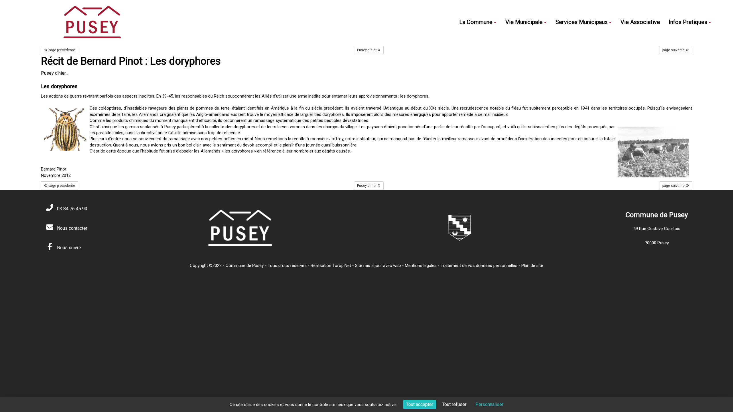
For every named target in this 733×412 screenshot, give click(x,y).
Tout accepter (419, 404)
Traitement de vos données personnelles (479, 265)
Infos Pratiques (688, 22)
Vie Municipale (524, 22)
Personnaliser (489, 404)
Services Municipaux (581, 22)
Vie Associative (640, 22)
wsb (397, 265)
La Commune (475, 22)
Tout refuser (454, 404)
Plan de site (532, 265)
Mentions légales (421, 265)
